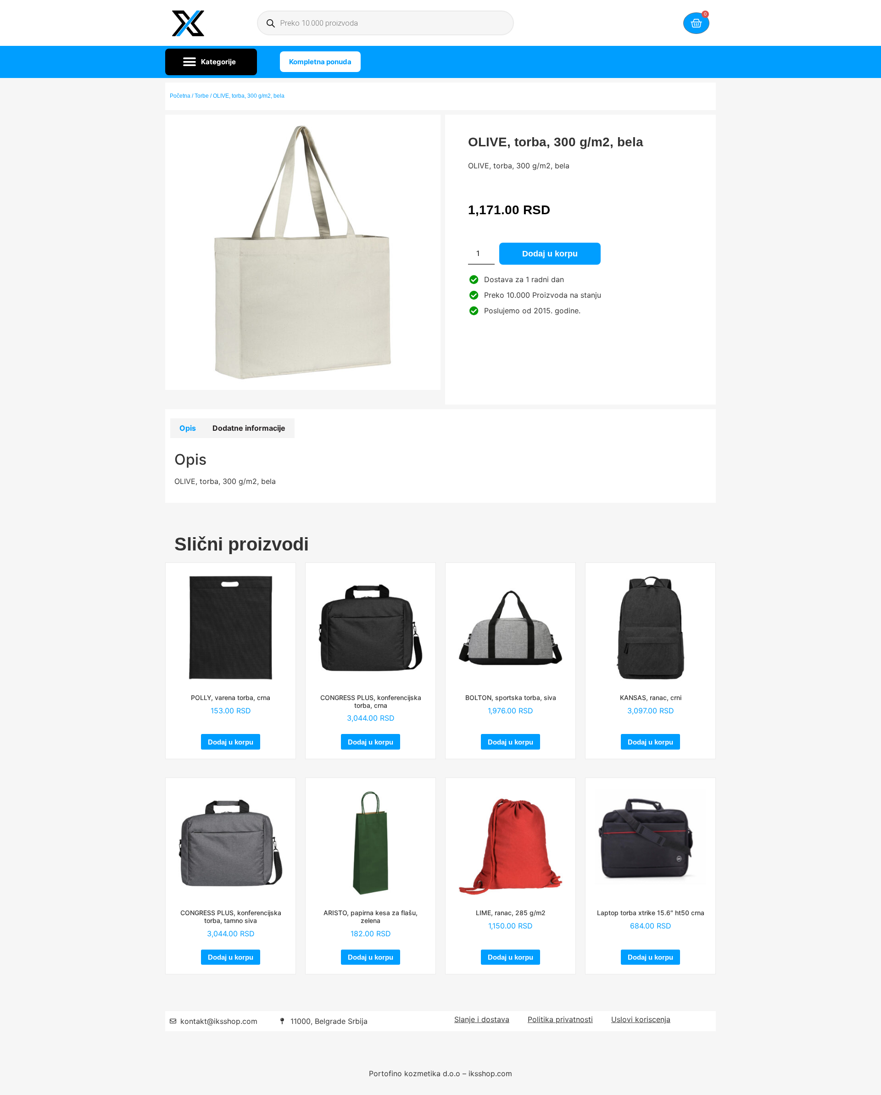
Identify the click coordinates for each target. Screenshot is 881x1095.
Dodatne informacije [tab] (248, 428)
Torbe (202, 96)
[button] (211, 62)
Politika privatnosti (560, 1019)
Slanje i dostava (481, 1019)
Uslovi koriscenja (640, 1019)
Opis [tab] (187, 428)
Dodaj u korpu (550, 253)
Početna (180, 96)
